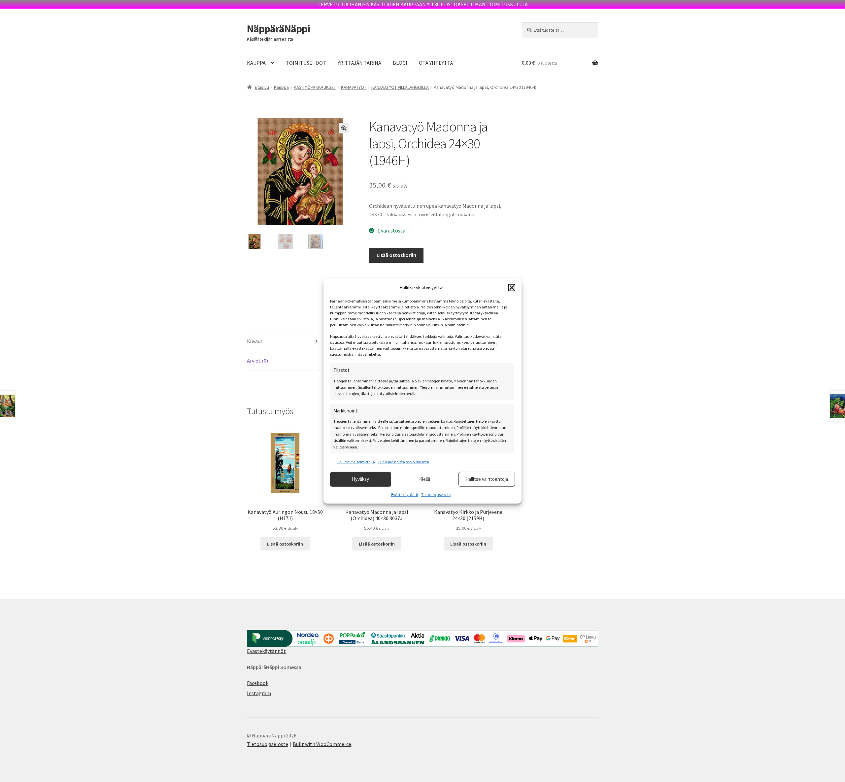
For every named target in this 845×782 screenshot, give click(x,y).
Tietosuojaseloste (436, 494)
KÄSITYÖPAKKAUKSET (315, 87)
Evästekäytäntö (404, 494)
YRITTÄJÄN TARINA (359, 62)
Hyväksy (360, 479)
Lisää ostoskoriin (396, 255)
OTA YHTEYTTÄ (436, 62)
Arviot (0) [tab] (257, 360)
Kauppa (281, 87)
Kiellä (424, 479)
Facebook (257, 683)
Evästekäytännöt (266, 651)
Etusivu (262, 87)
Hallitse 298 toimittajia (356, 461)
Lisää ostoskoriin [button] (285, 544)
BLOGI (400, 62)
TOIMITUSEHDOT (306, 62)
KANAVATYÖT (353, 87)
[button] (511, 287)
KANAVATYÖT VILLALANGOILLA (400, 87)
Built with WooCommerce (322, 744)
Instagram (259, 693)
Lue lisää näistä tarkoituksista (403, 461)
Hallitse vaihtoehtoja (486, 479)
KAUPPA (256, 62)
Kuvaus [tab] (255, 341)
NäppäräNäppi (278, 28)
